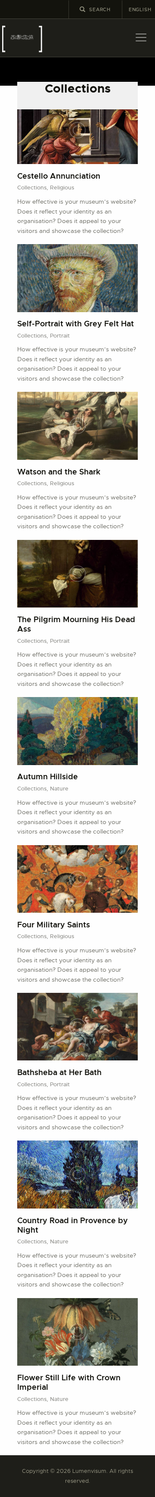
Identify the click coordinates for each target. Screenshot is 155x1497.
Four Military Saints (53, 925)
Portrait (60, 335)
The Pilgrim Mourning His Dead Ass (76, 624)
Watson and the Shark (58, 472)
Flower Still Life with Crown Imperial (69, 1382)
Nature (59, 788)
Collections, (33, 187)
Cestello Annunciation (58, 176)
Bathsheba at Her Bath (59, 1072)
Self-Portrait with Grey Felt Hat (75, 324)
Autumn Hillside (47, 776)
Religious (62, 187)
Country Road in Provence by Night (72, 1225)
